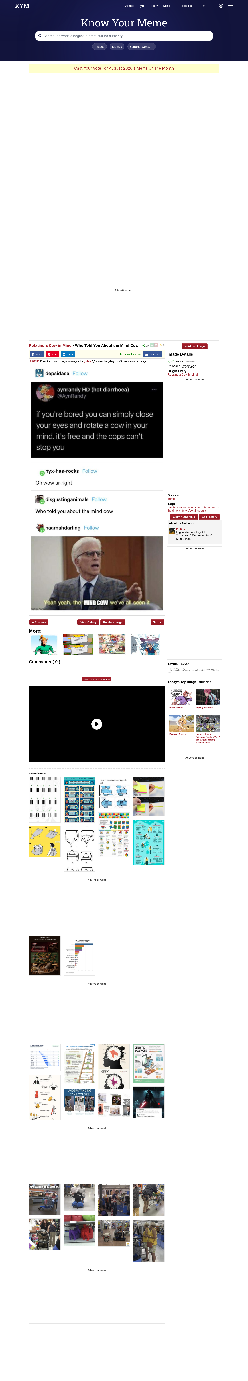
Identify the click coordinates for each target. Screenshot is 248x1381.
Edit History (209, 516)
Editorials (187, 6)
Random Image (112, 622)
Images (99, 46)
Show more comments (97, 678)
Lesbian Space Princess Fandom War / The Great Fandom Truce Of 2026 (208, 738)
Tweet (69, 354)
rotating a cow (210, 507)
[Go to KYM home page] (22, 7)
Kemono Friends (177, 734)
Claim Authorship (184, 516)
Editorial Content (142, 46)
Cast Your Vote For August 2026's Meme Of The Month (124, 68)
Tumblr (172, 498)
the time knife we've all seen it (187, 510)
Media (167, 6)
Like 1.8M (154, 354)
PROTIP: (35, 361)
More (206, 6)
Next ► (157, 622)
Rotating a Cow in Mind (50, 345)
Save (53, 354)
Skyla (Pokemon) (204, 707)
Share (38, 354)
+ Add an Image (195, 346)
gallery (87, 361)
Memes (117, 46)
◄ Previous (38, 622)
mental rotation (177, 507)
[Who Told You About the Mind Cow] (97, 489)
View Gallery (88, 622)
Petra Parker (176, 707)
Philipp (180, 529)
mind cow (194, 507)
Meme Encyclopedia (139, 6)
